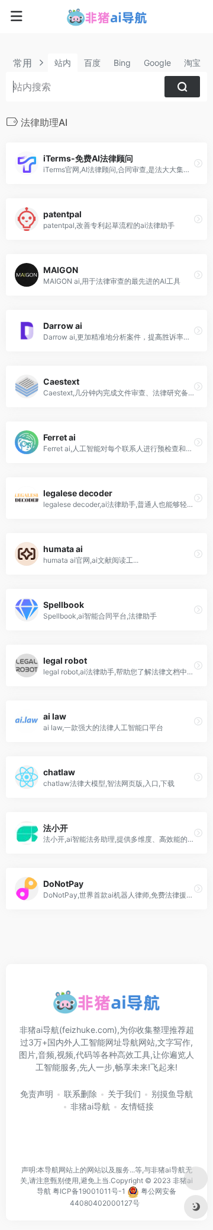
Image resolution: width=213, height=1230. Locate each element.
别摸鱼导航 (172, 1094)
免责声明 (36, 1094)
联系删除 (80, 1094)
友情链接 (137, 1106)
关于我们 (124, 1094)
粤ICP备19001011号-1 (89, 1191)
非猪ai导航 (90, 1106)
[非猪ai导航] (107, 16)
